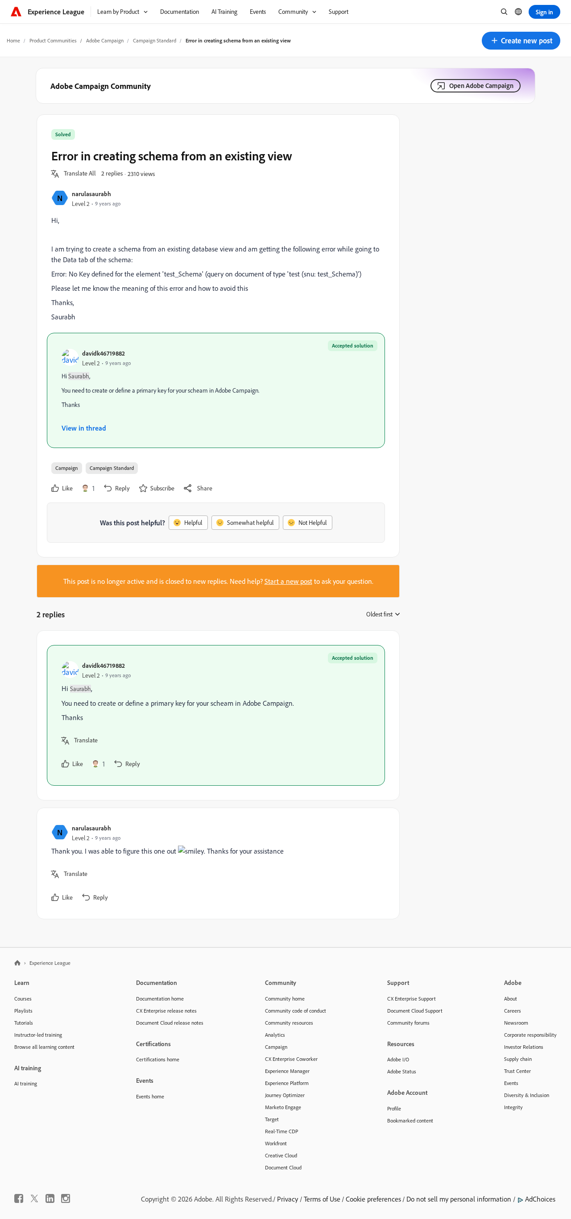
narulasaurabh (91, 193)
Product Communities (53, 40)
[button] (521, 41)
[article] (216, 715)
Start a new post (288, 581)
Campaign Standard (154, 40)
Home (13, 40)
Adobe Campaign (105, 40)
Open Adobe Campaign (481, 85)
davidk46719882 (103, 353)
